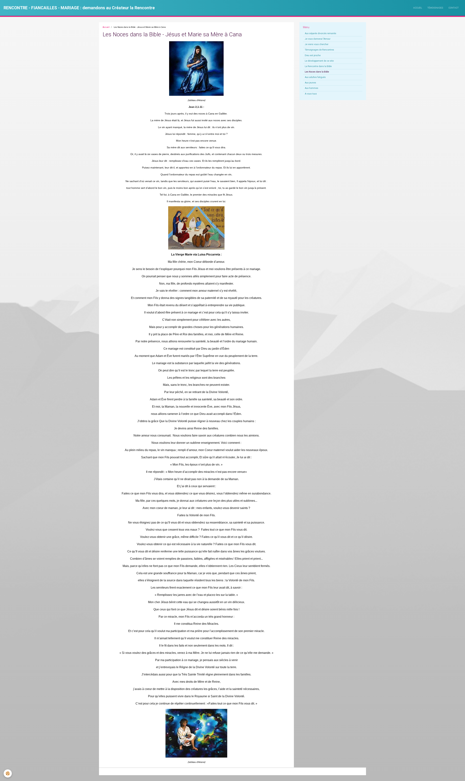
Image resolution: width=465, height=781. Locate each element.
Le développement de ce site (319, 61)
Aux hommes (311, 88)
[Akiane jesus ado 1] (196, 733)
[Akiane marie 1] (196, 68)
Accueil (417, 8)
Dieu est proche (313, 55)
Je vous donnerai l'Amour (317, 39)
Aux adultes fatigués (315, 77)
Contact (453, 8)
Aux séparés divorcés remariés (320, 33)
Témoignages (435, 8)
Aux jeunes (310, 82)
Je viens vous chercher (316, 44)
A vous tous (311, 93)
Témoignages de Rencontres (319, 50)
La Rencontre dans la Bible (318, 66)
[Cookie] (8, 773)
